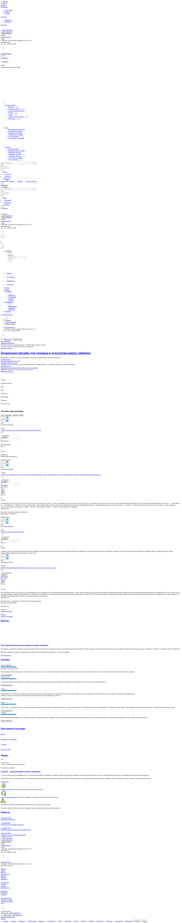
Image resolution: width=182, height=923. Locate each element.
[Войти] (1, 239)
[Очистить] (35, 163)
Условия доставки (6, 900)
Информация (5, 888)
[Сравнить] (5, 420)
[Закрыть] (2, 248)
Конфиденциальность (8, 917)
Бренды (3, 872)
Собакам (3, 877)
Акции (3, 870)
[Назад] (9, 253)
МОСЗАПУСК (15, 913)
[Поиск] (2, 236)
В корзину (4, 437)
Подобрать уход (6, 366)
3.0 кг (3, 580)
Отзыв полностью (7, 675)
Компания (4, 879)
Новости (7, 12)
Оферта (3, 919)
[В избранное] (5, 417)
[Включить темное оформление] (3, 56)
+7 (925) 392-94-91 (7, 30)
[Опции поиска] (2, 165)
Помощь (3, 894)
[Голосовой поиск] (3, 167)
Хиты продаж (5, 874)
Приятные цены (6, 789)
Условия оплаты (6, 898)
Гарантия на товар (7, 901)
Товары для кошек (7, 616)
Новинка (15, 415)
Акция (21, 415)
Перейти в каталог (7, 348)
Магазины (8, 22)
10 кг (3, 491)
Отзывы (7, 13)
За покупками (5, 359)
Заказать (4, 575)
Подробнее (4, 485)
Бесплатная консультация (9, 797)
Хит (3, 415)
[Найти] (7, 167)
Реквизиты (8, 20)
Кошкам (3, 876)
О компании (9, 10)
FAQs (2, 903)
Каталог (3, 869)
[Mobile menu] (2, 207)
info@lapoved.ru (6, 37)
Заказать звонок (6, 33)
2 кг (3, 489)
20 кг (3, 493)
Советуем (8, 415)
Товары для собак (6, 611)
